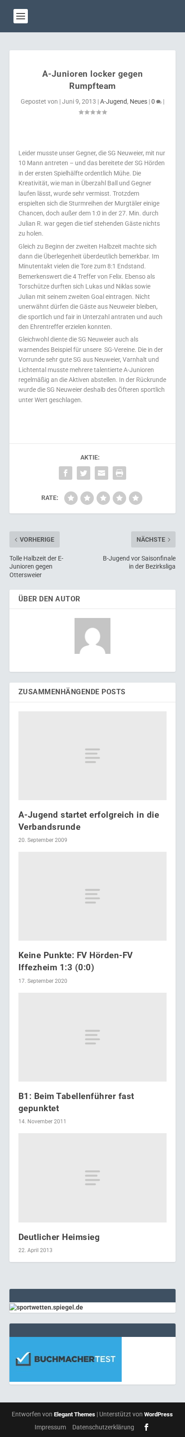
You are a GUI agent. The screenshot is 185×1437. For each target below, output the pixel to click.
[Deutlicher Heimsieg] (92, 1177)
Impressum (50, 1427)
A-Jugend (113, 101)
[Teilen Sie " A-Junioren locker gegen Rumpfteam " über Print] (119, 473)
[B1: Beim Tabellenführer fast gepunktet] (92, 1037)
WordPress (158, 1414)
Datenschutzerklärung (103, 1427)
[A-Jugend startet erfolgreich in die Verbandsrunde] (92, 755)
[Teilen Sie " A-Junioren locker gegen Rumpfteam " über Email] (101, 473)
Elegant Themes (74, 1414)
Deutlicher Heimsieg (59, 1237)
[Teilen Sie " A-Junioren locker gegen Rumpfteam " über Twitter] (83, 473)
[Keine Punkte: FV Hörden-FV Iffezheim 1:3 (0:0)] (92, 896)
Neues (138, 101)
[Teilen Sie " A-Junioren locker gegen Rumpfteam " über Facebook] (66, 473)
